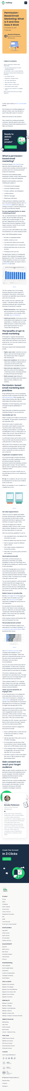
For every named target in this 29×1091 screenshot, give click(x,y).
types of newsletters (15, 315)
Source (14, 287)
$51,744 (7, 263)
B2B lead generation (7, 397)
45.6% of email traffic (21, 103)
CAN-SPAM (16, 596)
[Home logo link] (7, 2)
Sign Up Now (7, 859)
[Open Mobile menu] (25, 2)
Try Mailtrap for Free (10, 147)
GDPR (8, 596)
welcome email (13, 599)
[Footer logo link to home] (14, 890)
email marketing (16, 164)
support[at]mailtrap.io (10, 1054)
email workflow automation (12, 650)
